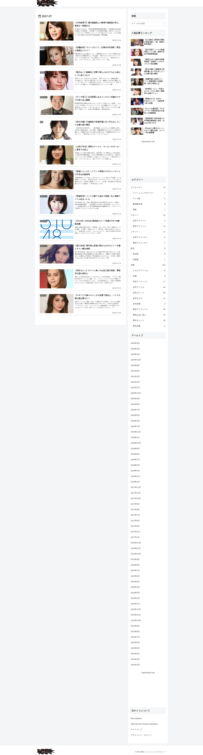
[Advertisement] (148, 158)
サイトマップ (136, 729)
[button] (163, 23)
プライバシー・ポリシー (141, 735)
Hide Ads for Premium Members (144, 724)
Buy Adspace (136, 718)
